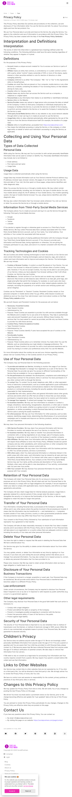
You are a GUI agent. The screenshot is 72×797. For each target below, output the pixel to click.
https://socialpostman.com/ (53, 125)
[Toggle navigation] (67, 3)
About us (8, 768)
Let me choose (28, 786)
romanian (9, 754)
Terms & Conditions (11, 774)
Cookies (7, 765)
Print (66, 17)
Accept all (12, 791)
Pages (12, 13)
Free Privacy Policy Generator (51, 36)
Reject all (28, 791)
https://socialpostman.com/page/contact (48, 720)
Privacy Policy (10, 771)
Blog (6, 762)
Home (5, 13)
